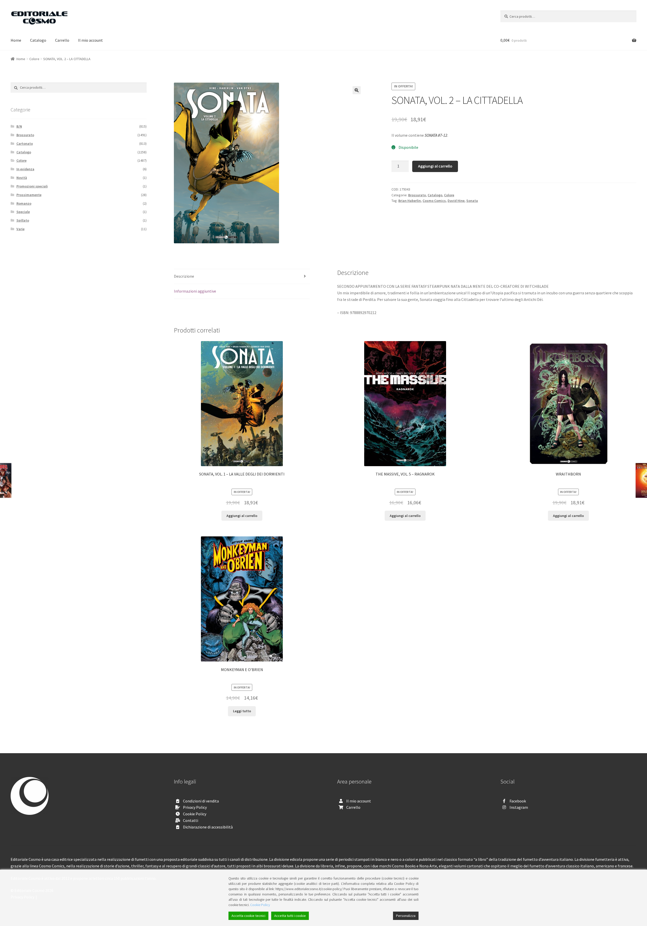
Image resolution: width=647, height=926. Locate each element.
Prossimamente (28, 195)
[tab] (242, 276)
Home (16, 40)
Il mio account (90, 40)
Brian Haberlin (409, 200)
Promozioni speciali (32, 186)
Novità (21, 177)
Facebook (518, 800)
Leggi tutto (242, 711)
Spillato (22, 220)
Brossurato (417, 195)
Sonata (472, 200)
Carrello (62, 40)
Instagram (519, 807)
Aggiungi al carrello (435, 166)
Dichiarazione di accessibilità (208, 826)
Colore (34, 59)
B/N (19, 126)
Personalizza (405, 915)
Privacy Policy (195, 807)
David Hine (456, 200)
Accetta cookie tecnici (248, 915)
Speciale (23, 211)
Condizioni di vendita (201, 800)
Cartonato (24, 143)
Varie (20, 229)
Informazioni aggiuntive (195, 291)
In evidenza (25, 169)
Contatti (190, 820)
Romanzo (23, 203)
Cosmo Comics (434, 200)
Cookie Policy (194, 813)
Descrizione (184, 276)
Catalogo (38, 40)
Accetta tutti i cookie (290, 915)
